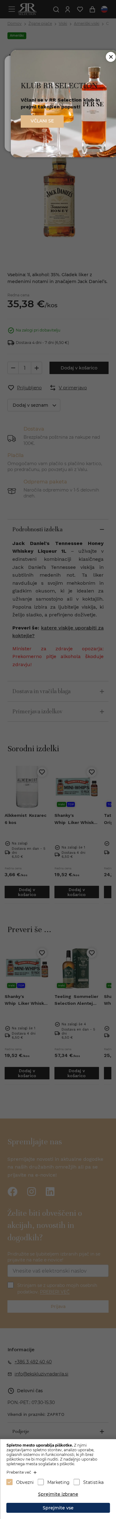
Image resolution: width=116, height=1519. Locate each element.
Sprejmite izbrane (58, 1494)
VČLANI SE (42, 121)
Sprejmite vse (58, 1508)
